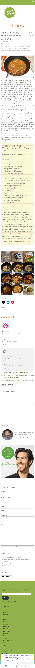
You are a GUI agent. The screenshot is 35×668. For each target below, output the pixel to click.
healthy (29, 46)
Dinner (5, 617)
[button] (6, 256)
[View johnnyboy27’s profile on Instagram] (7, 654)
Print (31, 154)
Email (4, 515)
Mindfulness (6, 622)
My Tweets (3, 491)
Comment (28, 405)
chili (20, 46)
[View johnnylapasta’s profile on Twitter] (4, 654)
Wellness (6, 643)
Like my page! (5, 497)
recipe (2, 50)
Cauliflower (15, 46)
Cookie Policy (9, 660)
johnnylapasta (7, 43)
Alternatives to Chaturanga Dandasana (11, 563)
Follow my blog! (7, 586)
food (24, 46)
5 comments (6, 45)
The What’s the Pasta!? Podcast (9, 566)
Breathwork (5, 561)
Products (5, 624)
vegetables (22, 50)
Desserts (5, 614)
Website (3, 520)
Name (4, 510)
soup (6, 50)
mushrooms (26, 48)
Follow (5, 597)
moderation (19, 48)
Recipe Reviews (7, 626)
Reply (4, 345)
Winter (3, 52)
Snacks (5, 636)
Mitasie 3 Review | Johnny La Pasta (17, 372)
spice (9, 50)
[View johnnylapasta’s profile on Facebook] (2, 654)
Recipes (5, 629)
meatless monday (11, 48)
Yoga (4, 645)
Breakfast (6, 612)
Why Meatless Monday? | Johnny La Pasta (20, 380)
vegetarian (29, 50)
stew (13, 50)
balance (5, 46)
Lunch (5, 619)
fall (22, 46)
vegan (17, 50)
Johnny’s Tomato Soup (21, 96)
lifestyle (3, 48)
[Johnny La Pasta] (17, 18)
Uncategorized (7, 640)
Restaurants (6, 631)
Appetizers (6, 610)
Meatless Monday (20, 80)
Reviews (5, 633)
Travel (5, 638)
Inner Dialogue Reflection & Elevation (11, 557)
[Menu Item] (12, 26)
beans (9, 46)
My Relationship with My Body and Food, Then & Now (15, 559)
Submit (17, 546)
